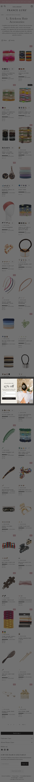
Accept (16, 772)
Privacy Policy (13, 768)
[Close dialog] (32, 379)
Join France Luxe (9, 398)
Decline (16, 775)
